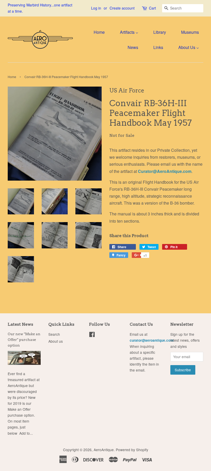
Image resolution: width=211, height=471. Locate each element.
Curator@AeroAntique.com (164, 171)
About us (55, 341)
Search (54, 334)
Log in (96, 8)
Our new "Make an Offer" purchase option (24, 339)
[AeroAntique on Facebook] (92, 335)
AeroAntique (104, 449)
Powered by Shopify (132, 449)
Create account (122, 8)
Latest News (20, 324)
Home (12, 76)
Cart (152, 8)
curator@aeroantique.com (151, 340)
